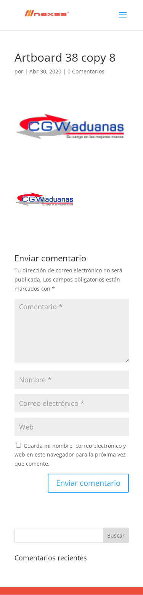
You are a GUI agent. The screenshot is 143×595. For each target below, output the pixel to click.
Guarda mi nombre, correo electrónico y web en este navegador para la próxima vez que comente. (70, 455)
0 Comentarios (85, 71)
